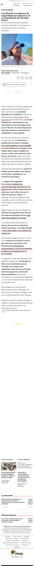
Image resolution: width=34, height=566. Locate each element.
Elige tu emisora (27, 5)
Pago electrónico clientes (11, 538)
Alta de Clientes (25, 538)
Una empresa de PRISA (17, 552)
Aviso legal (24, 540)
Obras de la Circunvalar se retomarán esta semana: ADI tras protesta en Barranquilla (24, 476)
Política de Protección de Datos (11, 543)
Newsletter (26, 536)
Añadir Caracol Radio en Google (15, 84)
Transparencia (25, 545)
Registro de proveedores (13, 540)
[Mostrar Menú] (1, 4)
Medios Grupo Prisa (17, 557)
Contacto (7, 536)
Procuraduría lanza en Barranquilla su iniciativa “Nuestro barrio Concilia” (8, 475)
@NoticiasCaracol (8, 290)
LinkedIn (26, 78)
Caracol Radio (8, 5)
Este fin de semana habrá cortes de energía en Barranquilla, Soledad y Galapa (12, 520)
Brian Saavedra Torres (9, 71)
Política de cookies (26, 543)
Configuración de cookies (12, 545)
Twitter (22, 78)
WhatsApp (31, 78)
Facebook (18, 78)
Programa (16, 5)
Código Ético (17, 547)
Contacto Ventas (16, 536)
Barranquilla (7, 10)
